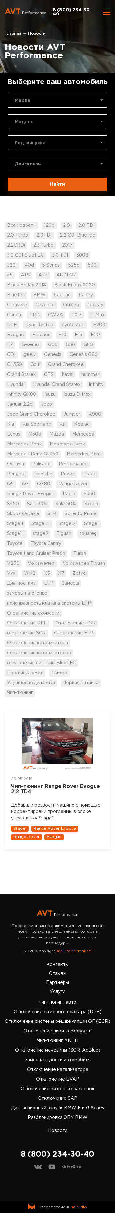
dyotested (73, 325)
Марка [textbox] (22, 101)
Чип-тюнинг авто (57, 1002)
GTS (49, 375)
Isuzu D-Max (77, 394)
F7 (10, 345)
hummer (90, 375)
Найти (57, 184)
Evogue (15, 335)
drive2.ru (71, 1166)
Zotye (79, 573)
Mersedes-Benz (84, 454)
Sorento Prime (80, 514)
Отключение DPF (27, 623)
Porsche (43, 474)
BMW (39, 295)
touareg (88, 534)
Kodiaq (82, 424)
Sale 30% (37, 504)
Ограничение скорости (33, 613)
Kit (62, 424)
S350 (89, 494)
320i (12, 265)
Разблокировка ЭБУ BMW (58, 1118)
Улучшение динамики (31, 683)
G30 (70, 345)
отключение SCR (26, 633)
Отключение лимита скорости (57, 1031)
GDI (11, 355)
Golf (35, 365)
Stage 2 (67, 524)
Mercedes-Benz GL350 (32, 454)
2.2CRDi (16, 245)
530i (92, 265)
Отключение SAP (57, 1098)
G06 (52, 345)
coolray (95, 305)
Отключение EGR (75, 623)
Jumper (72, 414)
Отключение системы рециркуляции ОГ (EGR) (57, 1021)
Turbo (79, 554)
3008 (82, 255)
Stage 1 (15, 524)
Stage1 (91, 524)
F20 (95, 335)
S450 (13, 504)
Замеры (70, 583)
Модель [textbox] (24, 122)
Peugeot (16, 474)
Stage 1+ (40, 524)
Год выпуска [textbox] (30, 143)
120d (49, 225)
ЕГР (48, 583)
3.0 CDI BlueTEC (25, 255)
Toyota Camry (46, 544)
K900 (94, 414)
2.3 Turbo (43, 245)
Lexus (13, 434)
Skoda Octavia (23, 514)
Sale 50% (66, 504)
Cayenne (45, 305)
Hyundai (16, 384)
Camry (86, 295)
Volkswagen (41, 563)
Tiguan (64, 534)
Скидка (59, 673)
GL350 (14, 365)
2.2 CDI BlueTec (77, 235)
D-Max (97, 315)
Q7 (25, 484)
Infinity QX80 (21, 394)
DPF (12, 325)
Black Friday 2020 (74, 285)
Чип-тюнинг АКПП (57, 1041)
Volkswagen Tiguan (84, 563)
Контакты (57, 965)
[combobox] (57, 100)
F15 (78, 335)
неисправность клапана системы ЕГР (49, 603)
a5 (9, 275)
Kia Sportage (36, 424)
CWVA (55, 315)
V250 (13, 563)
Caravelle (17, 305)
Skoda (91, 504)
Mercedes (83, 434)
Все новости (21, 225)
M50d (34, 434)
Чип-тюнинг (20, 693)
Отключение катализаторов (39, 653)
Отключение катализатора (37, 643)
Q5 (10, 484)
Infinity (96, 384)
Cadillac (62, 295)
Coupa (14, 315)
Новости (57, 1130)
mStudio (79, 1207)
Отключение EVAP (57, 1079)
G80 (88, 345)
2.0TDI (43, 235)
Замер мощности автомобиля (58, 1060)
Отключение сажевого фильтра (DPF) (58, 1012)
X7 (61, 573)
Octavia (15, 464)
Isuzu (50, 394)
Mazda (57, 434)
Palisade (41, 464)
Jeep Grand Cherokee (31, 414)
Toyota (14, 544)
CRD (34, 315)
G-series (30, 345)
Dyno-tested (39, 325)
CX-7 (76, 315)
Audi (43, 275)
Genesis (52, 355)
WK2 (29, 573)
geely (30, 355)
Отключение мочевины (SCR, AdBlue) (57, 1050)
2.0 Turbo (17, 235)
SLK (52, 514)
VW (11, 573)
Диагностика (21, 583)
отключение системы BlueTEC (41, 663)
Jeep (46, 404)
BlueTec (16, 295)
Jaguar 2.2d (20, 404)
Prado (89, 474)
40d (29, 265)
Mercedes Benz (24, 444)
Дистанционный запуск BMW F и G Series (57, 1108)
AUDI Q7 (66, 275)
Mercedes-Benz (67, 444)
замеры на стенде (27, 593)
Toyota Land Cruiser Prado (36, 554)
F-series (41, 335)
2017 (67, 245)
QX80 (43, 484)
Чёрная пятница (81, 683)
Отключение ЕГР (73, 633)
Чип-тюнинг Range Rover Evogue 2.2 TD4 (55, 789)
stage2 (40, 534)
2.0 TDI (86, 225)
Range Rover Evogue (30, 494)
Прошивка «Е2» (25, 673)
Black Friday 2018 (26, 285)
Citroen (71, 305)
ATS (25, 275)
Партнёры (57, 983)
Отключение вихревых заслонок (58, 1089)
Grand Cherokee (66, 365)
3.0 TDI (60, 255)
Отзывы (57, 974)
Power (68, 474)
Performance (73, 464)
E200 (99, 325)
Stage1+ (16, 534)
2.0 (66, 225)
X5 (47, 573)
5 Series (51, 265)
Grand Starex (21, 375)
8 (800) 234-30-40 (72, 12)
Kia (10, 424)
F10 (62, 335)
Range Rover (73, 484)
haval (67, 375)
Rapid (69, 494)
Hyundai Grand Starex (56, 384)
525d (74, 265)
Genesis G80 (84, 355)
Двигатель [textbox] (28, 164)
